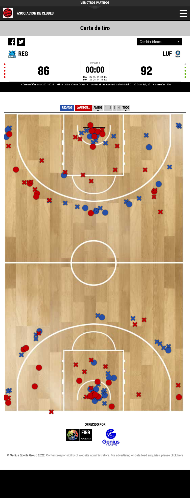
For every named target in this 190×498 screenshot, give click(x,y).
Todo (125, 108)
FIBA (79, 438)
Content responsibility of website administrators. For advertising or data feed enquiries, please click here (114, 455)
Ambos (98, 108)
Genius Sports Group (111, 438)
